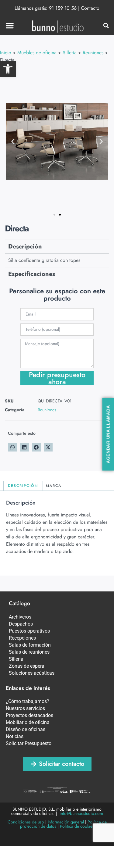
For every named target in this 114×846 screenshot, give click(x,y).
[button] (8, 69)
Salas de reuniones (29, 652)
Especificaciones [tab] (31, 274)
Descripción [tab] (25, 246)
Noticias (14, 736)
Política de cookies (77, 826)
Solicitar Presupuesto (28, 743)
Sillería (16, 659)
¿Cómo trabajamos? (27, 701)
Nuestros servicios (25, 708)
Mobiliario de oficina (28, 722)
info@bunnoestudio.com (81, 813)
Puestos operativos (29, 631)
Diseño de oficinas (25, 729)
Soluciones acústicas (31, 673)
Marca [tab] (53, 485)
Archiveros (20, 617)
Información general (66, 822)
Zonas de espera (26, 666)
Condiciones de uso (26, 822)
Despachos (21, 624)
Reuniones (47, 410)
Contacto (90, 8)
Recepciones (22, 638)
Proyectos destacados (29, 715)
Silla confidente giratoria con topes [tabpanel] (44, 260)
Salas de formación (30, 645)
